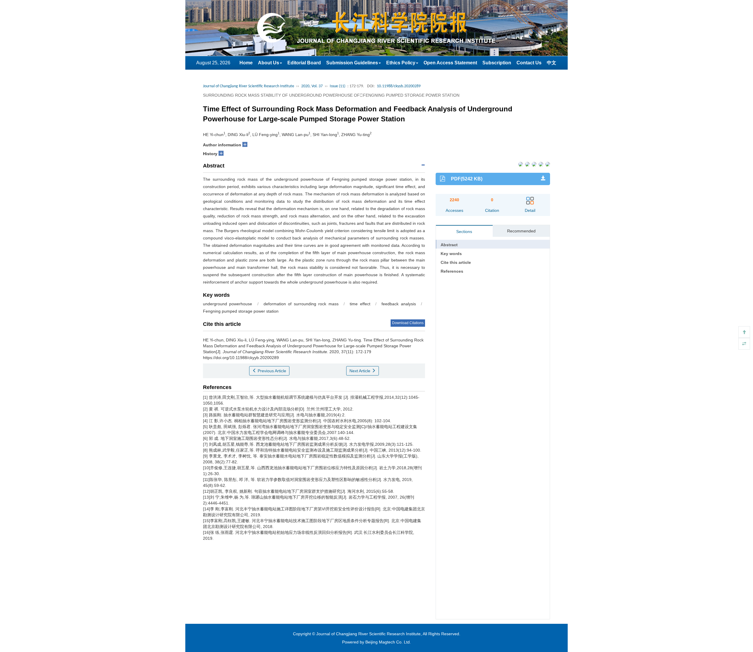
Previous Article (271, 370)
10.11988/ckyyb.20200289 (399, 86)
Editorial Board (304, 62)
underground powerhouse (227, 303)
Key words (451, 253)
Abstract (449, 244)
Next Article (360, 370)
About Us (268, 62)
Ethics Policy (400, 62)
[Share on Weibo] (534, 164)
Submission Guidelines (352, 62)
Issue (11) (337, 86)
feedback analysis (399, 303)
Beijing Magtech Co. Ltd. (388, 642)
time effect (360, 303)
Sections (464, 231)
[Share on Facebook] (520, 164)
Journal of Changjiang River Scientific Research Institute (248, 86)
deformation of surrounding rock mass (301, 303)
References (452, 271)
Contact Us (529, 62)
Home (246, 62)
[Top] (744, 332)
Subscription (496, 62)
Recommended (521, 231)
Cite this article (456, 262)
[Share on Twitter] (527, 164)
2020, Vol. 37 (312, 86)
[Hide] (744, 344)
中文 (551, 62)
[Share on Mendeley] (547, 164)
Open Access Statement (450, 62)
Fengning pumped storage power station (241, 311)
